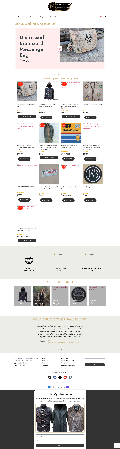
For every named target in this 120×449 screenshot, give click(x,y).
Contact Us (53, 17)
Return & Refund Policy (67, 361)
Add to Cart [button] (91, 117)
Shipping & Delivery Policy (68, 365)
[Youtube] (65, 377)
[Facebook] (54, 377)
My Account (64, 358)
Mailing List (45, 361)
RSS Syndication (65, 363)
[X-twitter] (60, 377)
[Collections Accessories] (97, 289)
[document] (60, 419)
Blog (41, 17)
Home (19, 17)
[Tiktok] (70, 377)
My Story (30, 17)
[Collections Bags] (60, 289)
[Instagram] (49, 377)
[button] (105, 16)
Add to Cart (27, 116)
